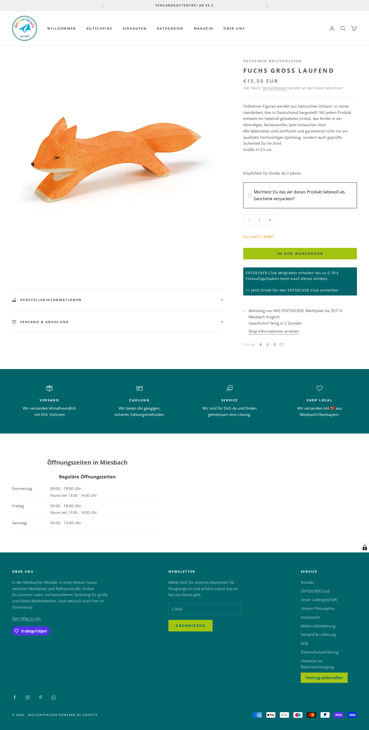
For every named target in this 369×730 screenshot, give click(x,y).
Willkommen (61, 28)
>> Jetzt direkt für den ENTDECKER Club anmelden (292, 290)
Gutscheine (99, 28)
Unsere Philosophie (317, 608)
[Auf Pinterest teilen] (275, 345)
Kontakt (307, 582)
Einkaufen (135, 28)
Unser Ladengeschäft (319, 599)
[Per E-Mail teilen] (282, 345)
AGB (304, 643)
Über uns (234, 28)
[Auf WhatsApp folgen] (53, 697)
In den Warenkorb (300, 253)
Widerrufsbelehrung (318, 625)
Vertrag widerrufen (324, 677)
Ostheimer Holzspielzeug (272, 61)
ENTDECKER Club (315, 591)
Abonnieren (190, 625)
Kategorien (170, 28)
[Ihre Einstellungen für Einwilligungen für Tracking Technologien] (364, 547)
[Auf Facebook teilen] (261, 345)
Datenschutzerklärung (320, 651)
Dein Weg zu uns (26, 618)
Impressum (310, 617)
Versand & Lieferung (318, 634)
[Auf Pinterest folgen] (40, 697)
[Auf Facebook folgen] (14, 697)
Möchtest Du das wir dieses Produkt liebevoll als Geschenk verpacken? (299, 195)
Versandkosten (275, 88)
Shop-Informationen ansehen (274, 331)
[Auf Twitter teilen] (268, 345)
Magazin (204, 28)
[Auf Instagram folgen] (27, 697)
